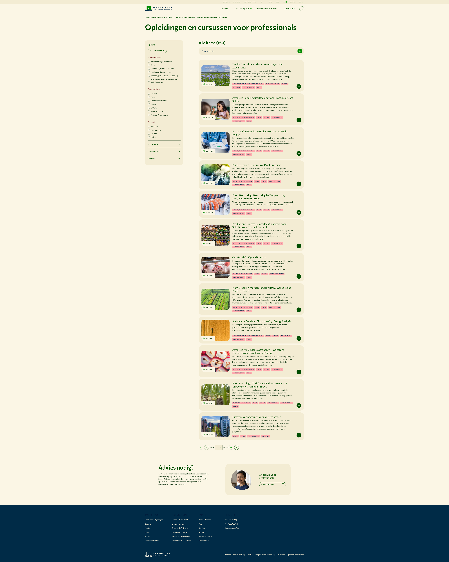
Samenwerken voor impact (181, 541)
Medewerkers (204, 541)
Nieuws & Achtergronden (231, 2)
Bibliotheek (280, 2)
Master (147, 528)
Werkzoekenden (205, 520)
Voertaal (151, 158)
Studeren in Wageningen (154, 520)
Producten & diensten (180, 532)
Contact (293, 2)
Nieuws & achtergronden (181, 536)
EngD (147, 532)
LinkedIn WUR (230, 520)
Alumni (201, 532)
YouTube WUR (230, 524)
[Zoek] (299, 51)
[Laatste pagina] (236, 447)
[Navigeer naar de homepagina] (158, 8)
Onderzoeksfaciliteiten (180, 528)
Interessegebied (154, 57)
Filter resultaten (208, 51)
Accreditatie (153, 144)
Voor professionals (152, 541)
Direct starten (153, 151)
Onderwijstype (154, 89)
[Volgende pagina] (231, 447)
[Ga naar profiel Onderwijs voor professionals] (241, 480)
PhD (146, 536)
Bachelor (148, 524)
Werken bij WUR (250, 2)
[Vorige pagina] (206, 447)
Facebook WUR (231, 528)
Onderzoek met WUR (180, 520)
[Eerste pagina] (201, 447)
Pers (200, 524)
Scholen (202, 528)
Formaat (151, 122)
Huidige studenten (266, 2)
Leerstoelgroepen (178, 524)
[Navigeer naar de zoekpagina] (301, 8)
